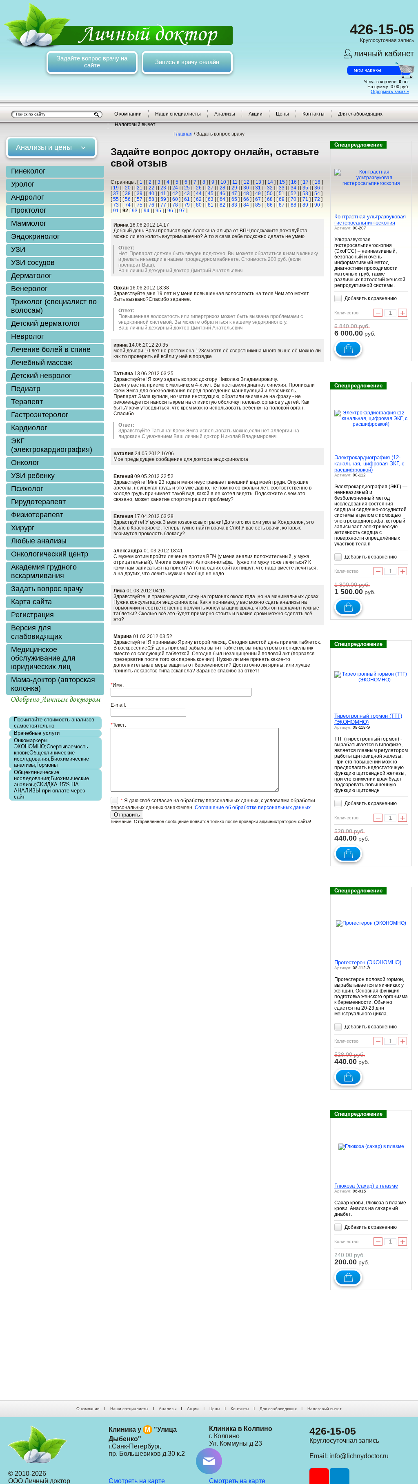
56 (128, 199)
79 (187, 205)
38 (128, 193)
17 (306, 182)
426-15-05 (332, 1431)
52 (293, 193)
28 (222, 188)
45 (210, 193)
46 (222, 193)
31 (258, 188)
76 (151, 205)
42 (175, 193)
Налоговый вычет (135, 124)
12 (246, 182)
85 (258, 205)
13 (258, 182)
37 (116, 193)
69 (282, 199)
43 (187, 193)
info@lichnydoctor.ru (359, 1456)
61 (187, 199)
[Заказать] (348, 348)
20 (128, 188)
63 (210, 199)
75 (139, 205)
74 (128, 205)
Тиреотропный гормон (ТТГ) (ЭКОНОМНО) (368, 719)
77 (163, 205)
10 (223, 182)
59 (163, 199)
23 (163, 188)
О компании (128, 114)
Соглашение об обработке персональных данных (253, 807)
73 (116, 205)
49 (258, 193)
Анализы (224, 114)
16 (294, 182)
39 (139, 193)
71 (305, 199)
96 (170, 211)
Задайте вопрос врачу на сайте (92, 62)
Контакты (313, 114)
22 (151, 188)
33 (282, 188)
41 (163, 193)
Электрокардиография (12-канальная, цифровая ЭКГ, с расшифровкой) (369, 463)
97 (182, 211)
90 (317, 205)
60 (175, 199)
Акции (255, 114)
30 (246, 188)
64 (222, 199)
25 (187, 188)
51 (282, 193)
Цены (282, 114)
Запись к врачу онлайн (187, 61)
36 (317, 188)
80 (199, 205)
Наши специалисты (178, 114)
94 (146, 211)
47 (234, 193)
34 (293, 188)
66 (246, 199)
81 (210, 205)
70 (293, 199)
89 (305, 205)
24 (175, 188)
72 (317, 199)
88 (293, 205)
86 (270, 205)
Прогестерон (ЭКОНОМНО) (367, 962)
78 (175, 205)
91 (116, 211)
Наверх (395, 1427)
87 (282, 205)
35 (305, 188)
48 (246, 193)
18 (317, 182)
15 (282, 182)
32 (270, 188)
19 (116, 188)
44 (199, 193)
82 (222, 205)
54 (317, 193)
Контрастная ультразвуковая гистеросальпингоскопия (370, 220)
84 (246, 205)
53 (305, 193)
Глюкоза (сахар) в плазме (366, 1186)
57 (139, 199)
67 (258, 199)
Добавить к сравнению (370, 298)
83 (234, 205)
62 (199, 199)
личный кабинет (384, 53)
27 (210, 188)
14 (270, 182)
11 (235, 182)
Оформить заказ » (390, 91)
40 (151, 193)
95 (158, 211)
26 (199, 188)
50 (270, 193)
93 (135, 211)
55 (116, 199)
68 (270, 199)
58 (151, 199)
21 (139, 188)
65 (234, 199)
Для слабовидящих (360, 114)
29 (234, 188)
